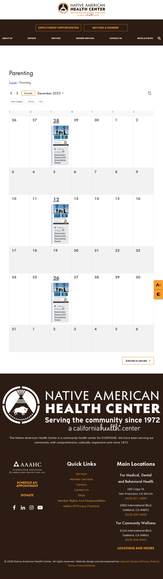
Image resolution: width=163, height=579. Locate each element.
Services (55, 38)
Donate (32, 38)
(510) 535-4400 (136, 514)
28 (56, 121)
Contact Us (116, 38)
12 (56, 199)
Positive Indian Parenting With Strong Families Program (60, 158)
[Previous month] (11, 93)
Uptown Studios (129, 561)
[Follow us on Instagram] (31, 508)
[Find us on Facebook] (14, 508)
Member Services (85, 38)
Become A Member (106, 27)
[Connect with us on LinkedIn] (23, 508)
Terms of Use (75, 566)
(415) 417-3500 (136, 498)
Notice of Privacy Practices (81, 506)
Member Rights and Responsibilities (81, 501)
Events (13, 82)
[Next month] (17, 93)
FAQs (81, 495)
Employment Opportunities (58, 27)
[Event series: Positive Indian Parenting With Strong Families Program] (63, 152)
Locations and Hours (135, 548)
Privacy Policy (149, 561)
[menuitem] (58, 27)
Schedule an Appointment (27, 484)
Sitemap (90, 566)
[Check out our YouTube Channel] (40, 508)
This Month (28, 93)
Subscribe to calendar (136, 360)
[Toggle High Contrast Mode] (158, 294)
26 (56, 278)
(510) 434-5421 (136, 540)
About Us (7, 38)
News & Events (145, 38)
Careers (81, 485)
